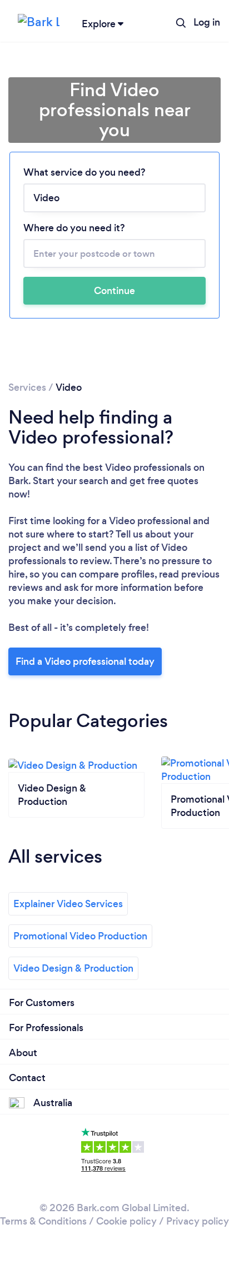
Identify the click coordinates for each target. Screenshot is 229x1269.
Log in (206, 22)
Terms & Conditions (43, 1221)
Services (27, 387)
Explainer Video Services (68, 903)
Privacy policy (197, 1221)
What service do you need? (84, 172)
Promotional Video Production (80, 936)
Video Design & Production (73, 968)
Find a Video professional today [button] (85, 661)
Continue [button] (114, 290)
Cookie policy (126, 1221)
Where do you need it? (74, 228)
